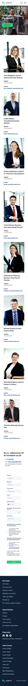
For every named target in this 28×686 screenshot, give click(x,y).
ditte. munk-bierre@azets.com (12, 395)
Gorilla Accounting (8, 674)
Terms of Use (6, 622)
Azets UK (5, 664)
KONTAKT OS (7, 25)
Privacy (4, 616)
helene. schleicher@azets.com (12, 184)
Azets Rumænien (7, 658)
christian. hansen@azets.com (12, 438)
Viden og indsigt (7, 597)
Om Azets (5, 584)
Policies (4, 613)
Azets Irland (6, 652)
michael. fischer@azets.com (11, 341)
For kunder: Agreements (10, 625)
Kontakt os (5, 600)
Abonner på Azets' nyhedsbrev (12, 639)
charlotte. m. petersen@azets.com (13, 290)
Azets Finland (6, 648)
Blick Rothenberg (7, 671)
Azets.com (5, 668)
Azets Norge (6, 655)
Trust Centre (6, 619)
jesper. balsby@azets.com (11, 133)
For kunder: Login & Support (11, 603)
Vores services (7, 587)
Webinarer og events (9, 593)
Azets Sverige (7, 661)
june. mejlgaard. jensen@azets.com (13, 88)
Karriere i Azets (7, 590)
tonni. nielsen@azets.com (11, 238)
